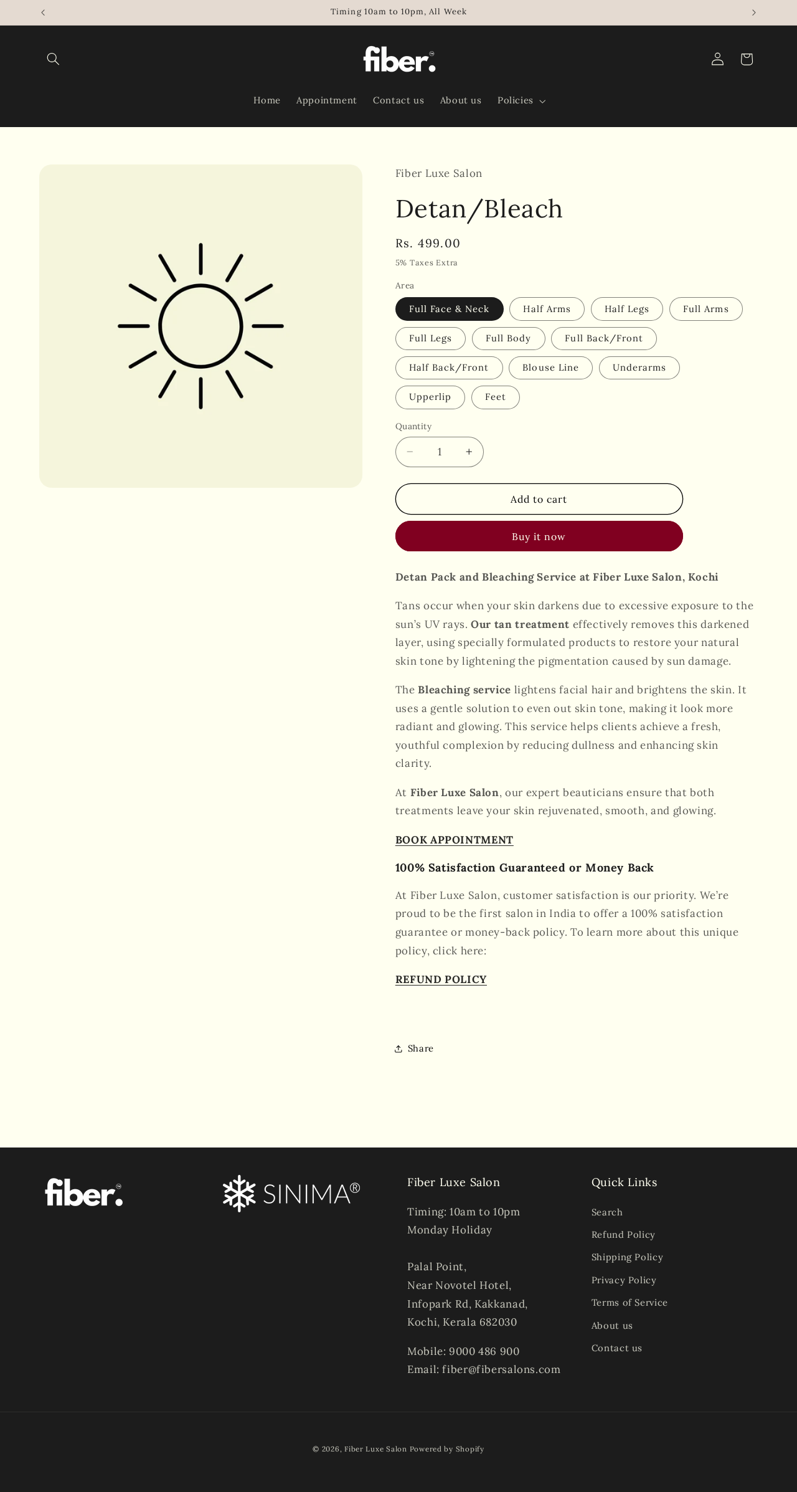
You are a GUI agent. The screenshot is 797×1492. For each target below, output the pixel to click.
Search (607, 1212)
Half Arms (546, 309)
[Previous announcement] (43, 12)
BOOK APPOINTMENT (454, 840)
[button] (53, 59)
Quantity (413, 426)
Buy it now (539, 536)
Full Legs (430, 338)
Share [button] (421, 1048)
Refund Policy (624, 1234)
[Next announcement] (754, 12)
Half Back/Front (449, 367)
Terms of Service (630, 1302)
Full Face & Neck (449, 309)
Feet (495, 396)
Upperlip (430, 396)
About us (612, 1325)
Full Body (508, 338)
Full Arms (706, 309)
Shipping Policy (627, 1257)
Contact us (617, 1348)
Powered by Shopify (447, 1448)
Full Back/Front (604, 338)
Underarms (639, 367)
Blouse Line (550, 367)
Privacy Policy (624, 1280)
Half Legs (627, 309)
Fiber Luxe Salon (375, 1448)
